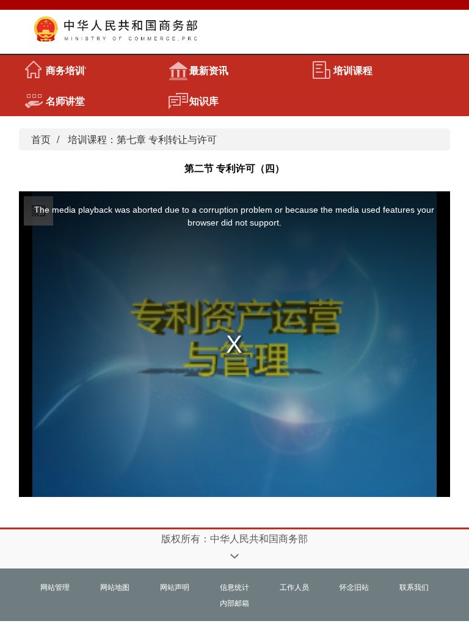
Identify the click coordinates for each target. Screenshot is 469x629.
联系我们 (414, 586)
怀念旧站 (354, 586)
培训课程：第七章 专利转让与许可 (142, 139)
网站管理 (55, 586)
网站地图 (114, 586)
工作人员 (294, 586)
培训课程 (353, 70)
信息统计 (234, 586)
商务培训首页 (66, 70)
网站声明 (174, 586)
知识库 (204, 101)
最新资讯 (208, 70)
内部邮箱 (234, 602)
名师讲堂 (65, 101)
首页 (41, 139)
